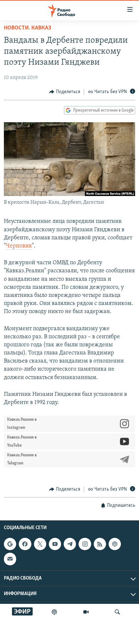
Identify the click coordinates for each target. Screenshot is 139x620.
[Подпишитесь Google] (10, 544)
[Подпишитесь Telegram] (70, 544)
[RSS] (100, 544)
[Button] (64, 92)
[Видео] (86, 612)
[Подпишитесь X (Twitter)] (40, 544)
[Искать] (117, 612)
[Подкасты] (115, 544)
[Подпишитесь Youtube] (55, 544)
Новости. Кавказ (27, 28)
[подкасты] (54, 612)
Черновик (19, 246)
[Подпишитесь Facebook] (25, 544)
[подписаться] (10, 559)
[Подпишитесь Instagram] (85, 544)
